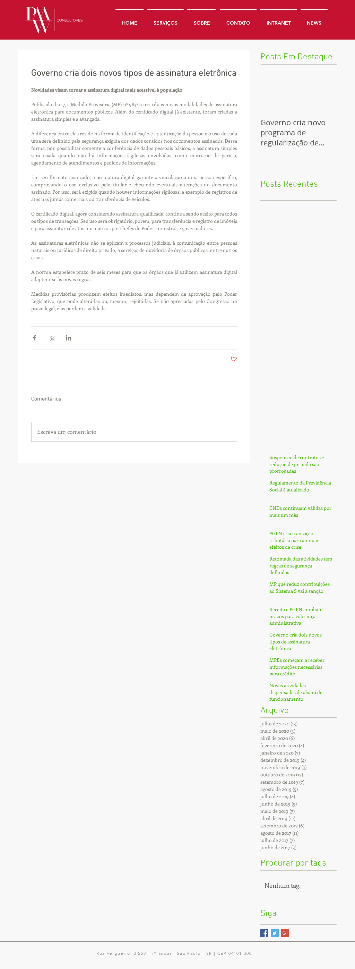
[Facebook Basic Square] (264, 933)
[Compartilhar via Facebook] (34, 338)
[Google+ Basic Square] (285, 933)
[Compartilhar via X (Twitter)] (51, 338)
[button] (278, 19)
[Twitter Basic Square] (275, 933)
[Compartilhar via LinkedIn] (68, 338)
